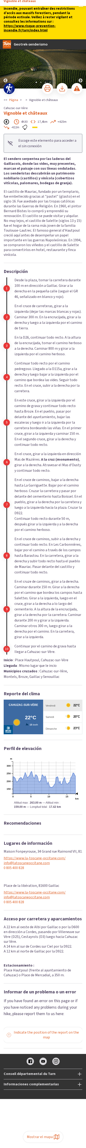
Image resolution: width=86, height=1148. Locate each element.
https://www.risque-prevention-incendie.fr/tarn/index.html (30, 28)
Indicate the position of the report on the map (46, 1035)
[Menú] (81, 5)
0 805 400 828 (14, 868)
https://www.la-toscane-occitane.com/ (35, 858)
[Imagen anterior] (5, 64)
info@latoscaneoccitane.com (27, 863)
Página (13, 100)
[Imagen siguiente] (80, 64)
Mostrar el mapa (40, 1136)
